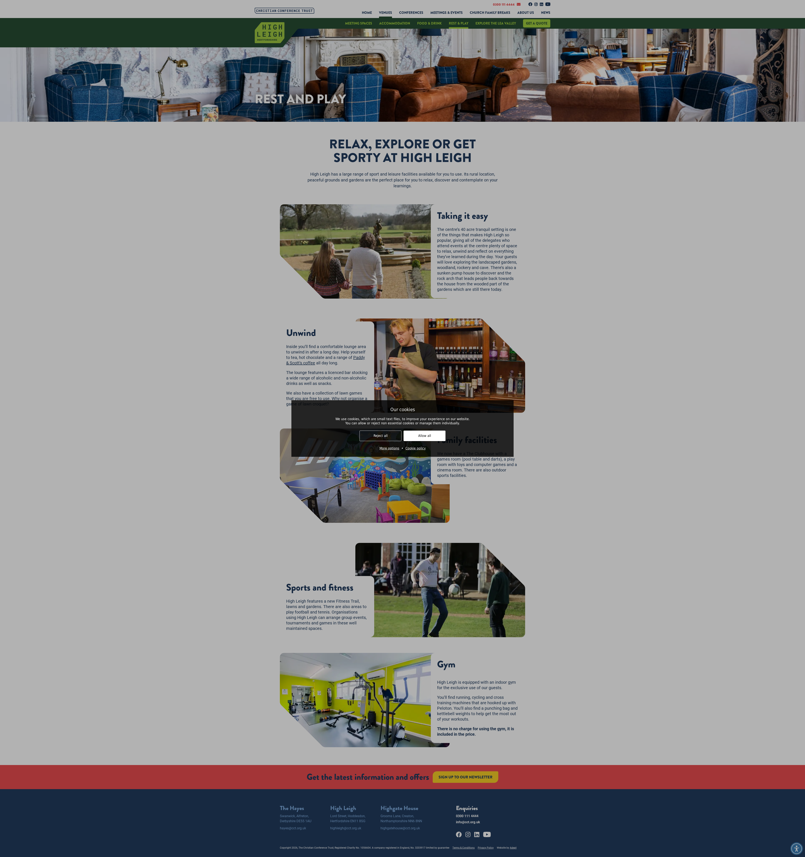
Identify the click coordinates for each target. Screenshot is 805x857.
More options (389, 448)
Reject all (381, 436)
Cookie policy (415, 448)
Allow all (424, 436)
